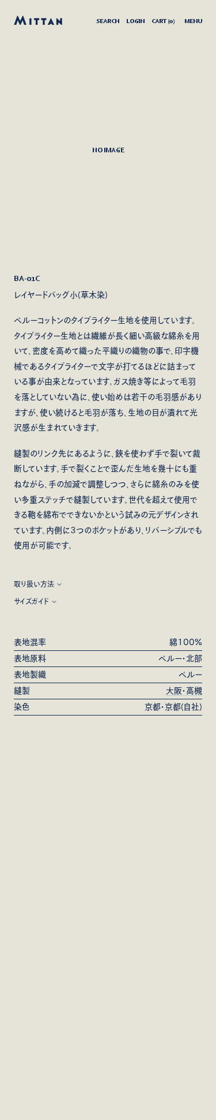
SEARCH (107, 21)
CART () (163, 21)
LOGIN (135, 21)
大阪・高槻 (184, 691)
